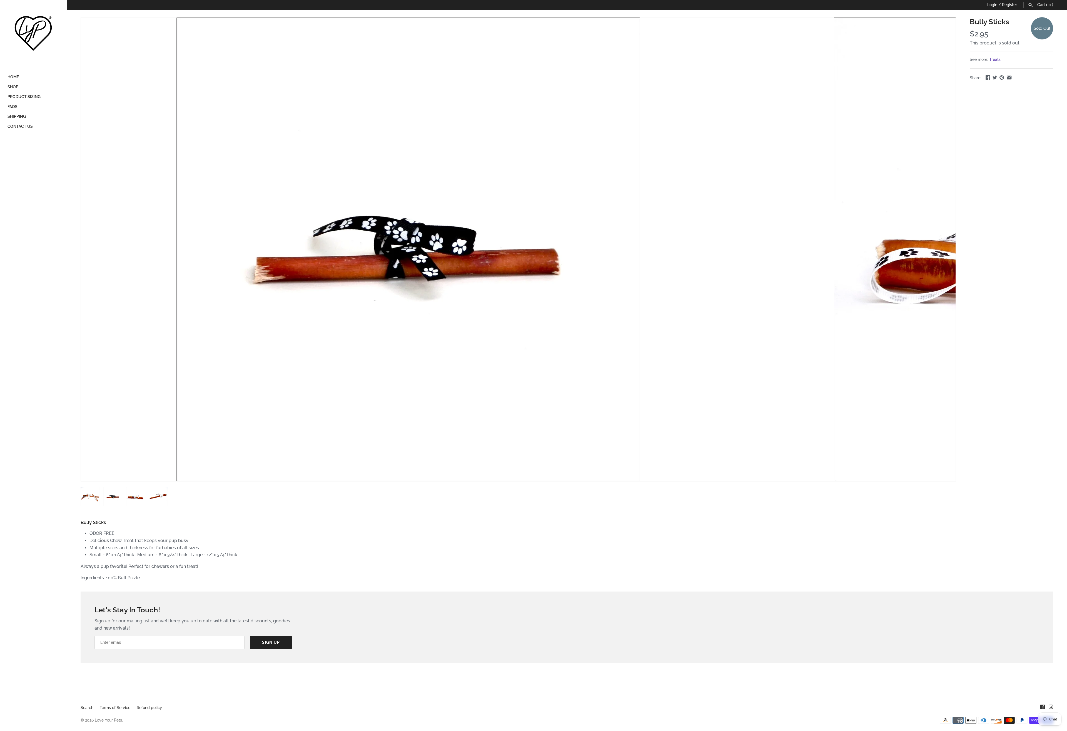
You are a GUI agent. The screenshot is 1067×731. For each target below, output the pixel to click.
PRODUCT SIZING (24, 96)
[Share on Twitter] (995, 77)
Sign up (271, 642)
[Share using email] (1009, 77)
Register (1009, 5)
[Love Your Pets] (33, 33)
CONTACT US (20, 126)
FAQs (13, 106)
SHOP (13, 87)
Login (992, 5)
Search (87, 707)
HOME (13, 77)
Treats (995, 59)
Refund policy (149, 707)
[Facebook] (1042, 707)
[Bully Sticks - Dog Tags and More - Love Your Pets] (408, 249)
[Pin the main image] (1001, 77)
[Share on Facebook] (988, 77)
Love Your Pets (108, 720)
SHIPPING (17, 116)
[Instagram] (1051, 707)
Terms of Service (115, 707)
